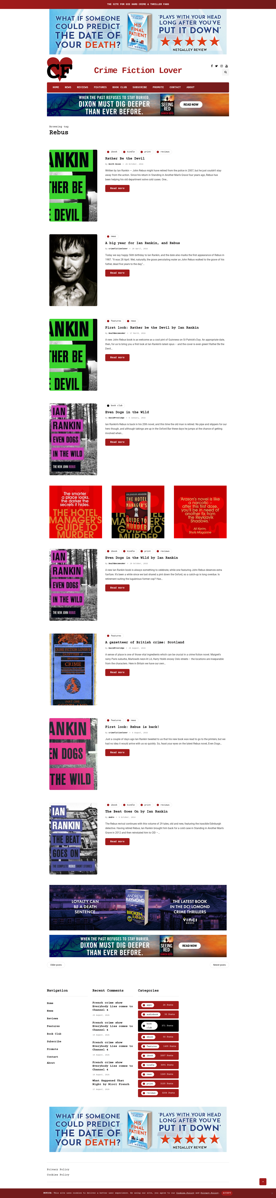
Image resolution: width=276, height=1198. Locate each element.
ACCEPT (227, 1193)
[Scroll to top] (262, 1181)
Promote (158, 87)
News (68, 87)
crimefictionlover (118, 249)
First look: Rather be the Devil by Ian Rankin (152, 328)
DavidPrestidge (116, 418)
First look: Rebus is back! (132, 727)
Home (56, 87)
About (191, 87)
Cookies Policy (58, 1174)
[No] (272, 1193)
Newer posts (219, 965)
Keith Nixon (115, 164)
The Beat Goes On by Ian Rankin (136, 812)
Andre (111, 817)
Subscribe (140, 87)
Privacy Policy (58, 1169)
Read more (117, 188)
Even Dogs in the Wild (127, 412)
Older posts (56, 965)
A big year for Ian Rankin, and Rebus (142, 243)
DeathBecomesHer (117, 333)
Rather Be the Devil (125, 159)
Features (100, 87)
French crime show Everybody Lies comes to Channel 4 (112, 1006)
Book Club (119, 87)
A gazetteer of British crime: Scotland (144, 643)
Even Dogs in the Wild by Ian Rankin (141, 558)
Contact (175, 87)
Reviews (82, 87)
